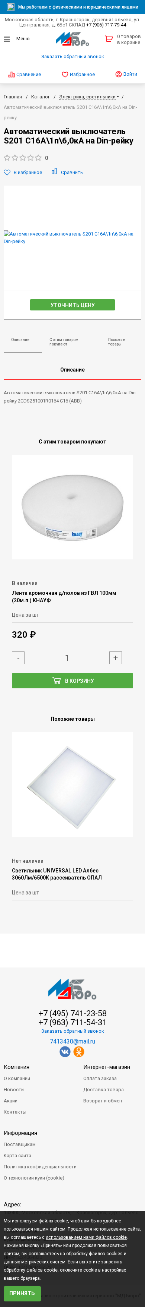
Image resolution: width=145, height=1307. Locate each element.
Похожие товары (116, 342)
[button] (72, 158)
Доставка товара (103, 1089)
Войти (129, 74)
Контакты (15, 1112)
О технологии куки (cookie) (34, 1178)
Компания (16, 1067)
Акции (10, 1101)
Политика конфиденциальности (40, 1166)
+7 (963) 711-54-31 (73, 1022)
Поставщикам (20, 1144)
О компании (17, 1078)
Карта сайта (17, 1155)
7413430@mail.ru (72, 1041)
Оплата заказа (100, 1078)
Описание (20, 340)
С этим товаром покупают (63, 342)
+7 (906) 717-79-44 (106, 25)
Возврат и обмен (102, 1101)
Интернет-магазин (106, 1067)
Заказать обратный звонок (72, 56)
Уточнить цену (73, 305)
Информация (20, 1133)
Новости (14, 1089)
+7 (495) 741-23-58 (73, 1013)
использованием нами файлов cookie (86, 1237)
